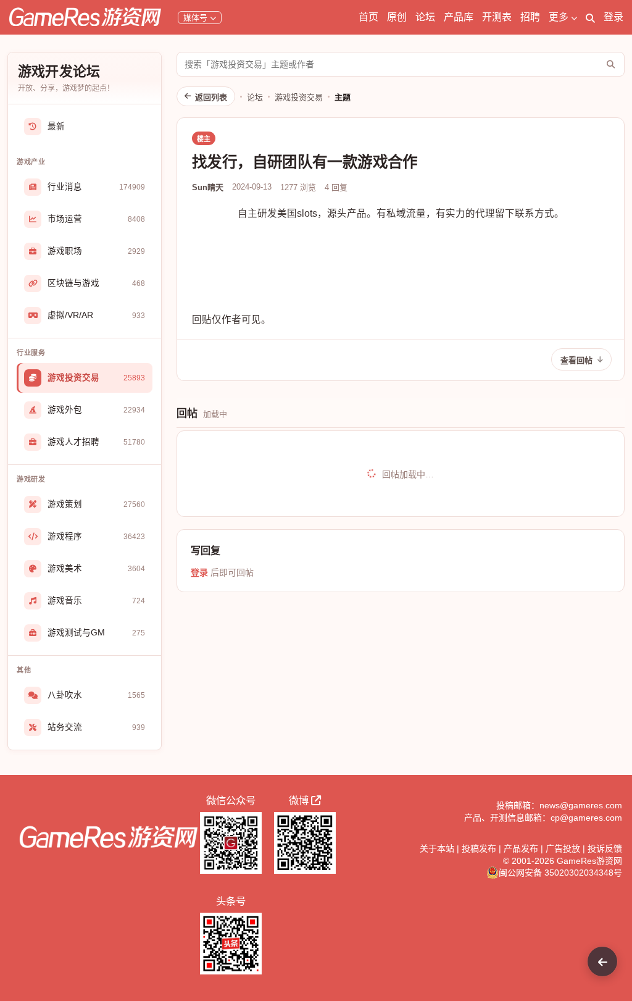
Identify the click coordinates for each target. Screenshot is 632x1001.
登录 (613, 17)
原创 (397, 17)
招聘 (530, 17)
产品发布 (521, 848)
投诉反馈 (605, 848)
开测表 (497, 17)
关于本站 (437, 848)
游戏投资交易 (299, 97)
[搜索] (590, 17)
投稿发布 (479, 848)
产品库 (458, 17)
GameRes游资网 (589, 861)
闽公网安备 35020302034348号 (560, 872)
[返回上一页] (602, 961)
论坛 (425, 17)
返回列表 (211, 97)
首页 (368, 17)
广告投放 (563, 848)
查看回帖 (576, 360)
